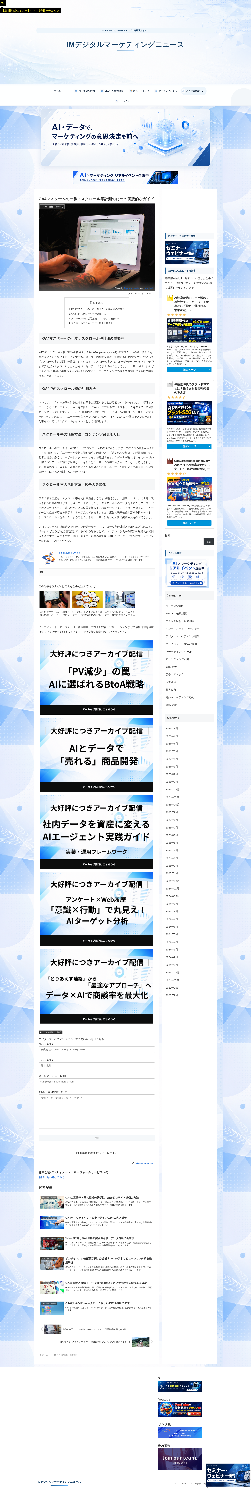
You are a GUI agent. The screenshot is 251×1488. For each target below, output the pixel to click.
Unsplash (148, 288)
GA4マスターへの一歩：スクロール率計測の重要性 (98, 309)
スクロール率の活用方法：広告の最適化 (92, 323)
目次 (92, 302)
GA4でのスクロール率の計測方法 (88, 313)
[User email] (41, 572)
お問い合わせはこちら (52, 1177)
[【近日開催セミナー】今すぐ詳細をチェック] (3, 3)
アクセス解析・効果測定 (52, 1032)
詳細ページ (189, 369)
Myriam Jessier (132, 288)
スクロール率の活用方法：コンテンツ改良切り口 (96, 318)
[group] (55, 604)
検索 (167, 535)
